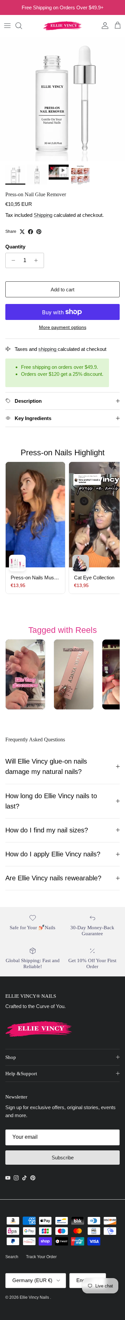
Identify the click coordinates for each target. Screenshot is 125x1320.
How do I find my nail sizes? (46, 830)
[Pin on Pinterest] (38, 231)
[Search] (22, 25)
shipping (48, 349)
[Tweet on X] (22, 231)
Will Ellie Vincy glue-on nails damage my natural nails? (46, 766)
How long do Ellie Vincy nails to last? (51, 801)
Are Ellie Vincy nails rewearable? (53, 878)
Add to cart (62, 289)
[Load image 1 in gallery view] (62, 99)
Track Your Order (41, 1256)
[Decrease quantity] (11, 260)
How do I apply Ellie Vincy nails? (52, 854)
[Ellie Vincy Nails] (62, 25)
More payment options (62, 327)
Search (11, 1256)
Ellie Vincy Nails (35, 1297)
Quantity (15, 246)
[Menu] (7, 25)
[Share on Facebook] (30, 231)
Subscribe (63, 1157)
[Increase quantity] (38, 260)
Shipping (43, 215)
